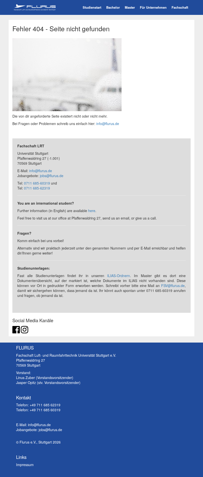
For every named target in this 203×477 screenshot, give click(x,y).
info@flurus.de (107, 123)
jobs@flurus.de (51, 175)
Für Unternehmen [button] (153, 7)
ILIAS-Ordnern (118, 275)
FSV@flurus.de (173, 285)
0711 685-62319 (37, 188)
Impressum (25, 464)
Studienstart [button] (92, 7)
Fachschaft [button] (180, 7)
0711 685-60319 (37, 183)
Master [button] (130, 7)
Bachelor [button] (113, 7)
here (91, 210)
